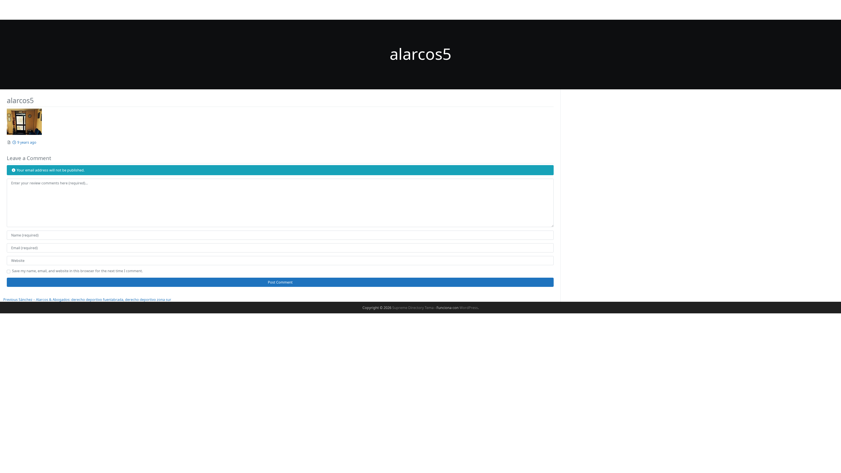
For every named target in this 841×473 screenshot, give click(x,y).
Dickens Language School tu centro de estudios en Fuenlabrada (653, 9)
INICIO (556, 9)
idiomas (827, 9)
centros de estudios (774, 9)
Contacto (719, 9)
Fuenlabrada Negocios (26, 7)
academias (742, 9)
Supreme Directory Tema (413, 307)
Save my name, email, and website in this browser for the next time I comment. (77, 271)
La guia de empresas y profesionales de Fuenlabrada (47, 14)
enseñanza (806, 9)
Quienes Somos (581, 9)
